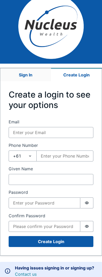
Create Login (51, 241)
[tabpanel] (51, 168)
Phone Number (23, 145)
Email (14, 121)
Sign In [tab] (25, 74)
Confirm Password (27, 215)
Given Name (21, 168)
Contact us (26, 274)
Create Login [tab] (76, 74)
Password (18, 192)
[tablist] (51, 74)
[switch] (86, 202)
